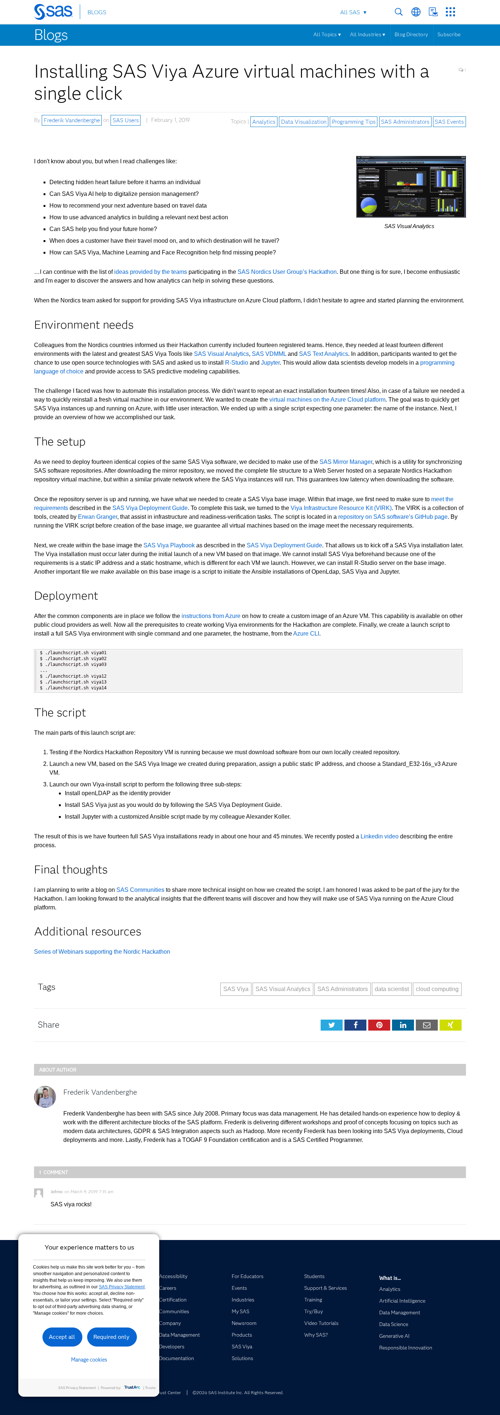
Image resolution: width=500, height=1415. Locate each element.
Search (398, 11)
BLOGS (96, 12)
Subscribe (448, 34)
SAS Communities (140, 890)
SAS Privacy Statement (122, 1286)
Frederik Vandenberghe (72, 120)
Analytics (263, 121)
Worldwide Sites (416, 11)
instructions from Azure (211, 616)
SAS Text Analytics (323, 354)
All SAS (350, 12)
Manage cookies (89, 1359)
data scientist (392, 989)
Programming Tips (354, 121)
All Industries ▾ (367, 34)
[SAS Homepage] (57, 13)
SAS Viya (236, 989)
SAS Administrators (405, 121)
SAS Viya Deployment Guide (150, 508)
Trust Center (168, 1392)
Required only (111, 1336)
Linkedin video (380, 836)
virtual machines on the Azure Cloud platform (327, 399)
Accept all (62, 1336)
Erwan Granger (97, 517)
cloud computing (437, 989)
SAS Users (126, 120)
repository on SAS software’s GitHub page (393, 517)
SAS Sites (450, 11)
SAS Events (449, 121)
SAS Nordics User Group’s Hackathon (287, 272)
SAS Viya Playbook (169, 545)
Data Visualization (304, 121)
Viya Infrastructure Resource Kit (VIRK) (341, 508)
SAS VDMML (269, 354)
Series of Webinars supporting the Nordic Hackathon (102, 952)
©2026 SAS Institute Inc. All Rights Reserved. (238, 1392)
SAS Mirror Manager (346, 462)
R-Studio (236, 363)
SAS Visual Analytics (221, 354)
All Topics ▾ (327, 34)
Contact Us (433, 11)
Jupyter (270, 363)
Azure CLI (306, 633)
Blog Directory (411, 34)
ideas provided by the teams (150, 272)
